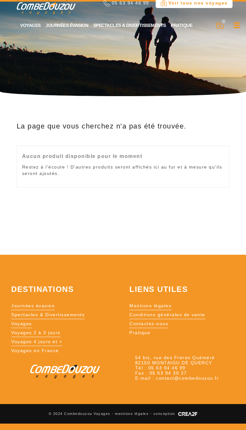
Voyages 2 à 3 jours (36, 332)
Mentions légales (150, 305)
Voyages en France (35, 350)
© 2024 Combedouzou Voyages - (82, 414)
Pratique (181, 25)
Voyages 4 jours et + (36, 341)
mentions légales (132, 414)
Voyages (30, 25)
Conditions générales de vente (167, 314)
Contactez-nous (148, 323)
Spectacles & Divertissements (129, 25)
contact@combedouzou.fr (187, 378)
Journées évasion (66, 25)
